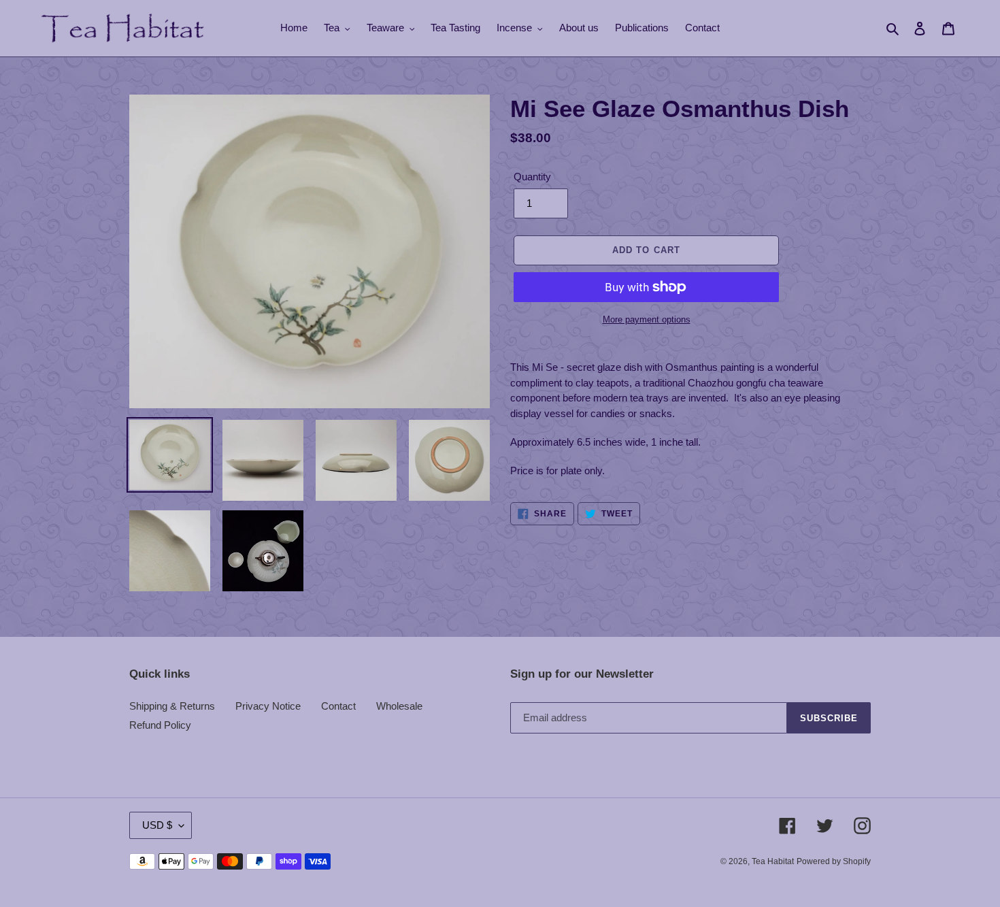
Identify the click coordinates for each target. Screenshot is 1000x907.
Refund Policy (160, 725)
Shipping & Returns (172, 706)
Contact (338, 706)
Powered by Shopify (834, 861)
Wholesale (399, 706)
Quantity (532, 176)
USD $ (157, 825)
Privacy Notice (268, 706)
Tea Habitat (773, 861)
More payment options (646, 319)
